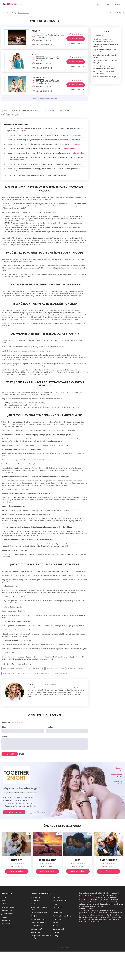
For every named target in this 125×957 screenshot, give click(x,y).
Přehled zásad (6, 920)
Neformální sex (58, 897)
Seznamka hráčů (36, 901)
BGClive (55, 926)
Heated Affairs (69, 149)
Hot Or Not (78, 164)
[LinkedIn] (8, 114)
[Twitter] (12, 114)
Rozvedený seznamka (75, 668)
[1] (13, 722)
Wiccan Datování (23, 673)
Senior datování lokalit (38, 923)
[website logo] (17, 38)
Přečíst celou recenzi (75, 44)
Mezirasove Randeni (60, 901)
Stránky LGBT (35, 897)
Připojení (34, 916)
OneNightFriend (58, 929)
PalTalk (64, 175)
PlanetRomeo (57, 919)
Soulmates (76, 140)
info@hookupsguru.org (87, 897)
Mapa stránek (6, 924)
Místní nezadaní (36, 929)
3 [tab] (123, 802)
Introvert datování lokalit (55, 668)
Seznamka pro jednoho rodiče (13, 668)
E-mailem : (50, 727)
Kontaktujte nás (6, 910)
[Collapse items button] (44, 99)
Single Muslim (78, 153)
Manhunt (18, 171)
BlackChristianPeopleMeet (62, 916)
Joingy (55, 904)
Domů (98, 5)
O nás (3, 901)
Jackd (24, 131)
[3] (17, 722)
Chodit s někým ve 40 (61, 673)
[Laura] (14, 692)
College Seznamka (99, 36)
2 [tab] (123, 799)
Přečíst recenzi (17, 867)
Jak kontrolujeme (7, 914)
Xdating (55, 936)
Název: (4, 727)
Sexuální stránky (36, 904)
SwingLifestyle (57, 907)
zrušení (22, 754)
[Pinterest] (17, 114)
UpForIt (55, 923)
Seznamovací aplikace (38, 919)
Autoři (3, 904)
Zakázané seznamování (41, 673)
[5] (22, 722)
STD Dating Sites (8, 673)
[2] (15, 722)
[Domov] (11, 4)
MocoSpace (77, 135)
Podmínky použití (7, 927)
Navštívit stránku (76, 38)
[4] (20, 722)
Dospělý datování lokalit (39, 913)
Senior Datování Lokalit (35, 668)
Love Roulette (57, 913)
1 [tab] (123, 797)
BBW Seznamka (36, 932)
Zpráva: (4, 736)
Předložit (10, 754)
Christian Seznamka (37, 926)
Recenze (107, 5)
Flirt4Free (76, 144)
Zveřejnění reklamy (7, 907)
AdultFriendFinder (17, 160)
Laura (30, 684)
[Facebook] (3, 114)
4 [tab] (123, 805)
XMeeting (56, 932)
